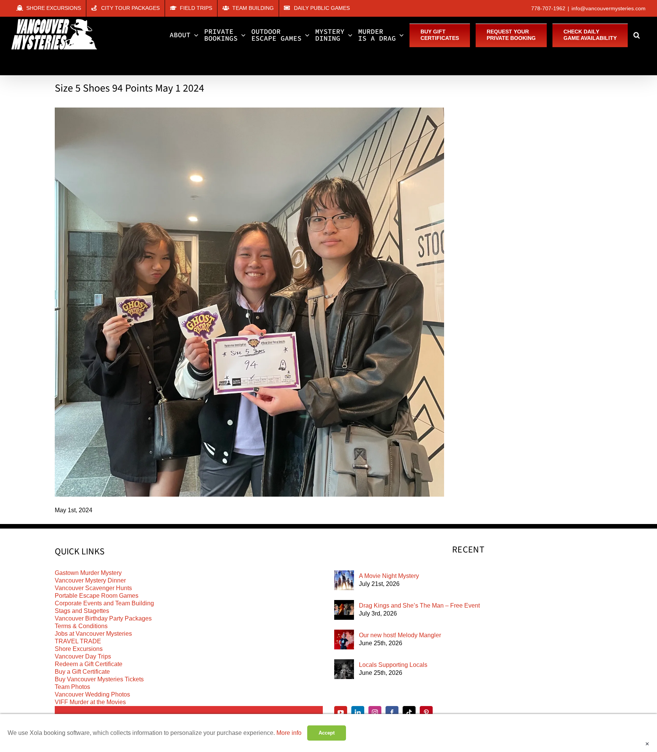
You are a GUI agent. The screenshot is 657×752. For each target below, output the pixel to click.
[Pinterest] (426, 712)
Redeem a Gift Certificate (88, 664)
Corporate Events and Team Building (104, 603)
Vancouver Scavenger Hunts (93, 588)
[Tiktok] (409, 712)
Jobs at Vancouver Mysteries (93, 633)
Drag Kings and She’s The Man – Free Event (419, 605)
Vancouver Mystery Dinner (90, 580)
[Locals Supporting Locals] (344, 669)
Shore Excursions (79, 649)
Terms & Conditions (81, 626)
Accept (327, 733)
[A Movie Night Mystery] (344, 580)
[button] (636, 35)
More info (289, 733)
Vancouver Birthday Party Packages (103, 618)
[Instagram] (374, 712)
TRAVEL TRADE (78, 641)
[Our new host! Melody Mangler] (344, 639)
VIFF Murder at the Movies (90, 702)
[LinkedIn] (357, 712)
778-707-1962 (548, 8)
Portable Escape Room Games (96, 595)
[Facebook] (392, 712)
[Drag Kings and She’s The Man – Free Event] (344, 610)
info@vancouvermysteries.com (608, 8)
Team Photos (72, 687)
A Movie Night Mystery (389, 576)
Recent (468, 549)
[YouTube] (340, 712)
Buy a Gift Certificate (82, 671)
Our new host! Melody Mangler (400, 635)
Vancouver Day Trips (83, 656)
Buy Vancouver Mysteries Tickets (99, 679)
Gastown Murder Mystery (88, 573)
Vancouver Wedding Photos (92, 694)
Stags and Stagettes (82, 611)
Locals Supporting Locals (393, 665)
